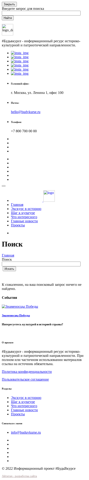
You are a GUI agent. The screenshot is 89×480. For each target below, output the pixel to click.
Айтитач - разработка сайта (19, 476)
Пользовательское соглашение (25, 379)
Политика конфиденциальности (27, 372)
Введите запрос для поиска (23, 9)
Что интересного (24, 217)
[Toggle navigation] (3, 186)
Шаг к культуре (23, 213)
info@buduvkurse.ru (26, 432)
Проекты (18, 225)
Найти (8, 18)
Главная (17, 205)
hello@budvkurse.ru (25, 112)
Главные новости (24, 221)
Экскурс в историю (26, 209)
